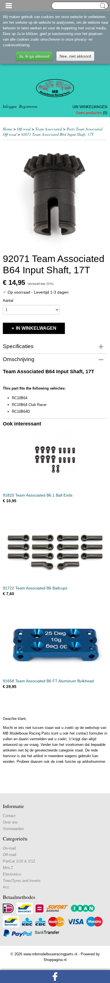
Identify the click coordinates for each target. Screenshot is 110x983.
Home (7, 129)
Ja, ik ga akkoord (34, 56)
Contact (9, 816)
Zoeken (102, 6)
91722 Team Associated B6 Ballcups (35, 588)
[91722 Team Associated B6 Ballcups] (55, 552)
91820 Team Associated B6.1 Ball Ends (37, 495)
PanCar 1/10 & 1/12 (19, 861)
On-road (9, 848)
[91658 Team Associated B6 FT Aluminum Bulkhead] (55, 645)
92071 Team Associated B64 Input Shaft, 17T (57, 134)
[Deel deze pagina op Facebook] (55, 976)
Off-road (23, 129)
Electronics (12, 874)
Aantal (8, 300)
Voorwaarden (13, 829)
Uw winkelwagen (89, 107)
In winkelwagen (36, 328)
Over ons (10, 822)
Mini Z (8, 868)
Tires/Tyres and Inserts (22, 881)
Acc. (6, 887)
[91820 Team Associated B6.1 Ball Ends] (55, 459)
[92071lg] (55, 195)
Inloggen (10, 106)
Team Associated (48, 129)
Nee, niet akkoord (75, 56)
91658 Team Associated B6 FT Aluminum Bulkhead (48, 681)
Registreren (28, 106)
